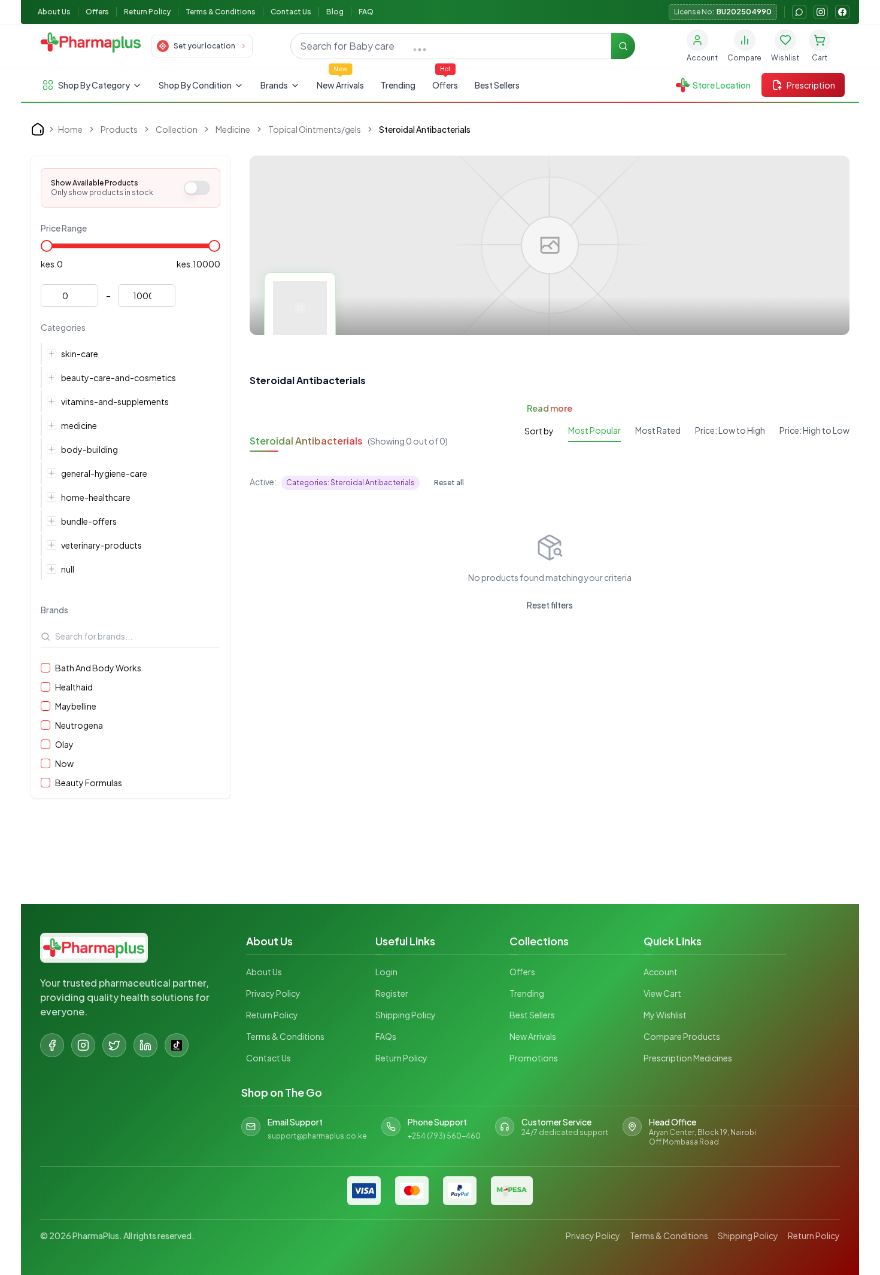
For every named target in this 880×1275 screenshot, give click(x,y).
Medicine (233, 129)
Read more (549, 408)
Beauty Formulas (88, 782)
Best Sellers (497, 85)
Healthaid (74, 686)
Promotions (533, 1057)
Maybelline (75, 706)
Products (119, 129)
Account (661, 971)
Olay (64, 744)
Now (64, 763)
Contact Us (291, 11)
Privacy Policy (273, 993)
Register (391, 993)
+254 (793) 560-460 (444, 1135)
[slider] (47, 246)
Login (386, 971)
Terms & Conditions (221, 11)
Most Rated (658, 430)
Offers (97, 11)
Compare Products (682, 1036)
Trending (398, 85)
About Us (54, 11)
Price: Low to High (730, 430)
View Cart (662, 993)
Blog (335, 11)
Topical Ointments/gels (314, 129)
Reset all (449, 482)
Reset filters (550, 605)
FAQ (366, 11)
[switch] (197, 188)
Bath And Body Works (98, 667)
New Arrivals (340, 85)
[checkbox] (45, 668)
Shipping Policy (405, 1014)
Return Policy (147, 11)
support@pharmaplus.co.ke (317, 1135)
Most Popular (594, 430)
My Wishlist (665, 1014)
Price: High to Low (814, 430)
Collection (177, 129)
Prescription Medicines (688, 1057)
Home (70, 129)
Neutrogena (79, 725)
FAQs (385, 1036)
